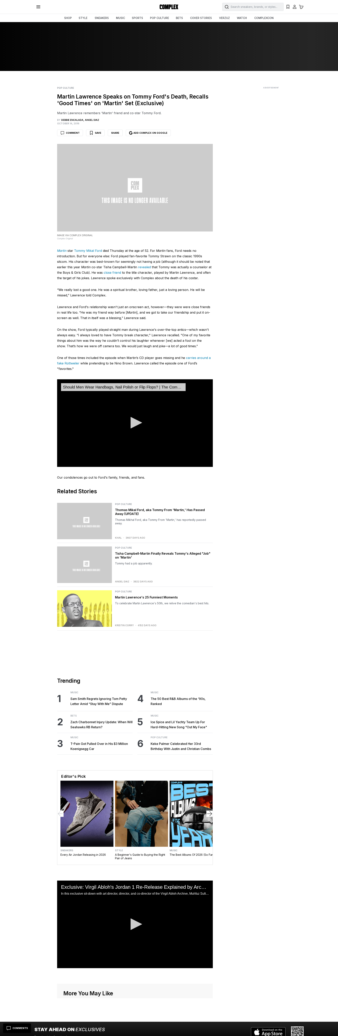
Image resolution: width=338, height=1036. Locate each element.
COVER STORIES (201, 18)
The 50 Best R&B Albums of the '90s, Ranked (178, 701)
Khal (118, 537)
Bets (73, 715)
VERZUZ (224, 18)
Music (74, 692)
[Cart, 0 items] (301, 6)
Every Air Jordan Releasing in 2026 (83, 854)
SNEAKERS (102, 18)
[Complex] (169, 6)
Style (119, 850)
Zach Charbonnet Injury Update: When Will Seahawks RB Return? (101, 724)
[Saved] (288, 7)
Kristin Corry (124, 625)
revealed (144, 267)
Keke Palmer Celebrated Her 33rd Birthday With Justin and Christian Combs (181, 746)
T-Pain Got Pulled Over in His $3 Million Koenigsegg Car (99, 746)
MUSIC (120, 18)
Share (115, 132)
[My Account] (294, 6)
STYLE (83, 18)
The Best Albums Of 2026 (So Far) (192, 854)
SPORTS (137, 18)
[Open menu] (38, 7)
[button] (135, 422)
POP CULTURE (159, 18)
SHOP (68, 18)
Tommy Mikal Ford (88, 251)
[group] (72, 459)
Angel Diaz (122, 581)
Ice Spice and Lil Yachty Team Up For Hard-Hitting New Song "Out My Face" (179, 724)
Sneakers (66, 850)
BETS (179, 18)
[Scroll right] (209, 814)
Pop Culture (65, 88)
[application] (135, 423)
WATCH (242, 18)
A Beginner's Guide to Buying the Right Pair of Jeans (140, 856)
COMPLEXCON (264, 18)
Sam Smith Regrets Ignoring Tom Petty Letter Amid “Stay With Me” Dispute (98, 701)
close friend (113, 272)
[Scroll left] (60, 814)
